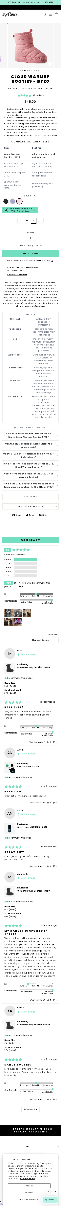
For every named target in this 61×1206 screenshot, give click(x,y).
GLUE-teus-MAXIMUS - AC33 (32, 827)
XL (40, 220)
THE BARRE (48, 2)
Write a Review (30, 539)
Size (30, 216)
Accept (29, 1185)
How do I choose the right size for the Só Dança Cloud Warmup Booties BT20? (28, 435)
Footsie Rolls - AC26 (28, 766)
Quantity (30, 232)
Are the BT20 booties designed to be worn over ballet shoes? (29, 455)
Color (30, 196)
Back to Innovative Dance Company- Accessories (32, 1130)
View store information (17, 275)
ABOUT (30, 1147)
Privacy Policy (27, 1178)
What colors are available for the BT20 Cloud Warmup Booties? (28, 475)
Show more (29, 1109)
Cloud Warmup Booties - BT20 (33, 667)
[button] (30, 96)
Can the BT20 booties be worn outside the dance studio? (28, 445)
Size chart (30, 497)
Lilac (12, 201)
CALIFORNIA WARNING (30, 506)
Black (6, 201)
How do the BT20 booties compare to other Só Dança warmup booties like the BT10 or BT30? (28, 485)
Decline (29, 1192)
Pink (19, 201)
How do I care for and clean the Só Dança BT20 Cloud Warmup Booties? (28, 465)
